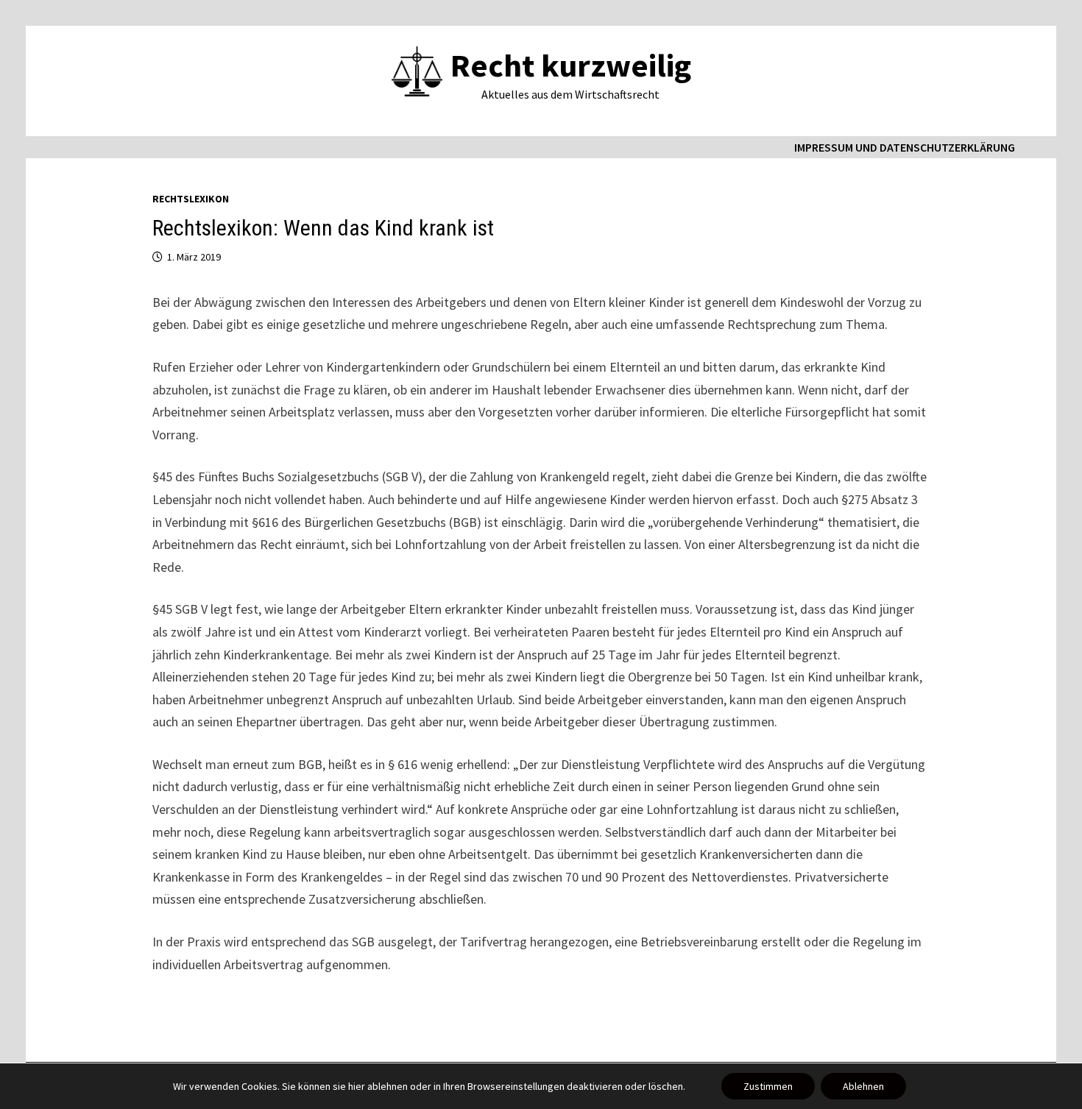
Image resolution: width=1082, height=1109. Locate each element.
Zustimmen (768, 1086)
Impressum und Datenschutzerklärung (904, 147)
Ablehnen (863, 1086)
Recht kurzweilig (570, 65)
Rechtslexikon (190, 198)
